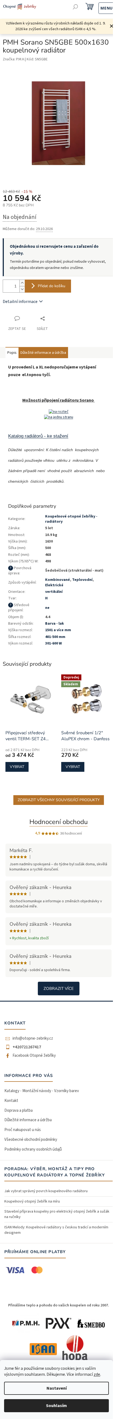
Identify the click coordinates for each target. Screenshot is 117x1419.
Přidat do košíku (51, 286)
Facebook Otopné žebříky (34, 1055)
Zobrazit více (59, 988)
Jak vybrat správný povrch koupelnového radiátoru (46, 1191)
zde (97, 1374)
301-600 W (53, 643)
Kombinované (57, 580)
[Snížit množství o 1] (22, 289)
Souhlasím (56, 1406)
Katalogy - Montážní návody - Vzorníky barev (41, 1091)
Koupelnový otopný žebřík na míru (32, 1201)
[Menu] (101, 7)
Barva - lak (54, 623)
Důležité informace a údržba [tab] (43, 352)
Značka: (14, 59)
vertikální (54, 591)
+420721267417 (27, 1047)
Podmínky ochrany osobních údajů (33, 1149)
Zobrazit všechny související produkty (59, 800)
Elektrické (54, 585)
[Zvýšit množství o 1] (22, 283)
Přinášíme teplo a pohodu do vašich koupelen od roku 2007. (58, 1305)
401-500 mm (55, 637)
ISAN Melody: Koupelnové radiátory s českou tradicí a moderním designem (56, 1230)
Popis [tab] (12, 352)
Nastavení (57, 1388)
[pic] (59, 411)
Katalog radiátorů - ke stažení (38, 435)
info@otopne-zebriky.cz (33, 1038)
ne (47, 608)
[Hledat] (75, 7)
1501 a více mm (58, 630)
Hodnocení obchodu (58, 821)
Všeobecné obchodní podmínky (30, 1139)
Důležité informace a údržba (28, 1120)
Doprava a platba (18, 1110)
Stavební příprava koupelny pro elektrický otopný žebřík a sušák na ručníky (56, 1214)
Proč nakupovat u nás (22, 1130)
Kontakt (11, 1101)
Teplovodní (82, 580)
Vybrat (17, 766)
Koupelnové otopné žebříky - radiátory (71, 519)
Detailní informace (20, 302)
